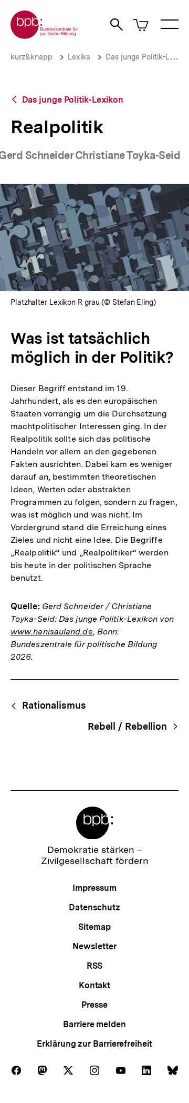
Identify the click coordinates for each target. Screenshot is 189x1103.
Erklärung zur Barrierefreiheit (94, 1044)
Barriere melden (94, 1024)
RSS (95, 966)
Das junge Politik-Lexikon (72, 100)
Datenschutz (94, 907)
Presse (94, 1005)
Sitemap (94, 927)
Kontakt (94, 985)
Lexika (79, 57)
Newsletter (94, 946)
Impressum (94, 888)
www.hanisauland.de (51, 632)
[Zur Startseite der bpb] (44, 35)
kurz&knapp (31, 57)
